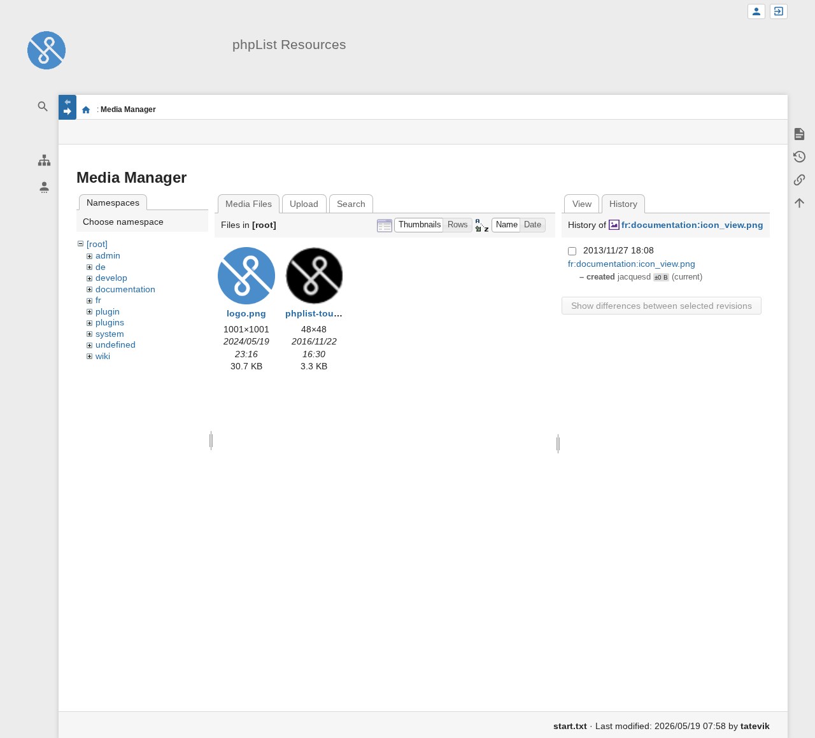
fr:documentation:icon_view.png (692, 225)
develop (111, 278)
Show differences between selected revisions (661, 306)
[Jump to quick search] (43, 106)
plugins (110, 322)
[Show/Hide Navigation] (67, 107)
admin (108, 255)
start (86, 110)
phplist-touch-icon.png (335, 313)
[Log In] (779, 12)
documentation (125, 289)
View (582, 204)
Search (351, 204)
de (101, 267)
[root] (97, 244)
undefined (116, 344)
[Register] (756, 12)
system (110, 334)
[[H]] (46, 50)
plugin (108, 311)
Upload (304, 204)
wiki (103, 356)
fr (98, 300)
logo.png (246, 313)
